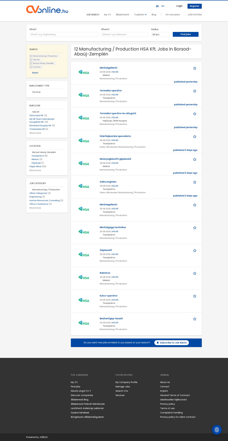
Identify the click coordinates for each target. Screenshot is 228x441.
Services (120, 395)
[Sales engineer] (83, 186)
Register (194, 6)
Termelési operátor (111, 90)
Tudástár (139, 14)
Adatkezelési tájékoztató (173, 399)
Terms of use (167, 408)
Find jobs (75, 386)
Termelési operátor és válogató (118, 113)
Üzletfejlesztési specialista (115, 136)
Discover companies (82, 395)
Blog (154, 14)
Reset (35, 72)
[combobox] (63, 34)
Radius (154, 29)
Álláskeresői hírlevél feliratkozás (88, 403)
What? (33, 29)
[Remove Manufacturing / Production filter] (30, 189)
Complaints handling (171, 412)
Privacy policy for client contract (178, 417)
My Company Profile (126, 382)
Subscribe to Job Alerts (173, 342)
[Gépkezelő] (83, 254)
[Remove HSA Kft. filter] (30, 112)
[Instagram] (33, 382)
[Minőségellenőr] (83, 72)
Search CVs (122, 390)
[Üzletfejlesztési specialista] (83, 141)
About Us (165, 382)
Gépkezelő (106, 250)
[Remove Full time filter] (30, 92)
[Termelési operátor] (83, 95)
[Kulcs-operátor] (83, 300)
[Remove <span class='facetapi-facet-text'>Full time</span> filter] (31, 67)
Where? (105, 29)
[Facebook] (28, 382)
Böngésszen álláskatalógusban (87, 417)
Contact (164, 386)
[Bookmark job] (195, 68)
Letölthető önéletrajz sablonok (87, 408)
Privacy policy (167, 403)
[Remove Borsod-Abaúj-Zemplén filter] (30, 152)
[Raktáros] (83, 277)
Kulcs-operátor (109, 295)
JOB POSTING (195, 14)
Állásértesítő (122, 14)
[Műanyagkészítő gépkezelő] (83, 163)
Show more (35, 133)
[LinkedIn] (38, 382)
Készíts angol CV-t (81, 390)
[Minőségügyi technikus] (83, 232)
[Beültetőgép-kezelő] (83, 323)
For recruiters (173, 14)
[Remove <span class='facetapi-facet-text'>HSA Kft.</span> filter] (31, 59)
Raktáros (105, 272)
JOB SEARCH (92, 14)
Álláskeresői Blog (79, 399)
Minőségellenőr (108, 67)
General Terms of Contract (175, 395)
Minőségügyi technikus (113, 227)
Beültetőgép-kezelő (111, 318)
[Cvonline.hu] (47, 9)
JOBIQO (43, 437)
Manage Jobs (123, 386)
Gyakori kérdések (80, 412)
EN (157, 6)
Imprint (164, 390)
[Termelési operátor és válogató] (83, 118)
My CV (107, 14)
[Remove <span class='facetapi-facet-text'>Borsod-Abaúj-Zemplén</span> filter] (31, 63)
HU (162, 6)
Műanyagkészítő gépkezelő (115, 158)
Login (179, 5)
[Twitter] (43, 382)
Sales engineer (108, 181)
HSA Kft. (115, 72)
